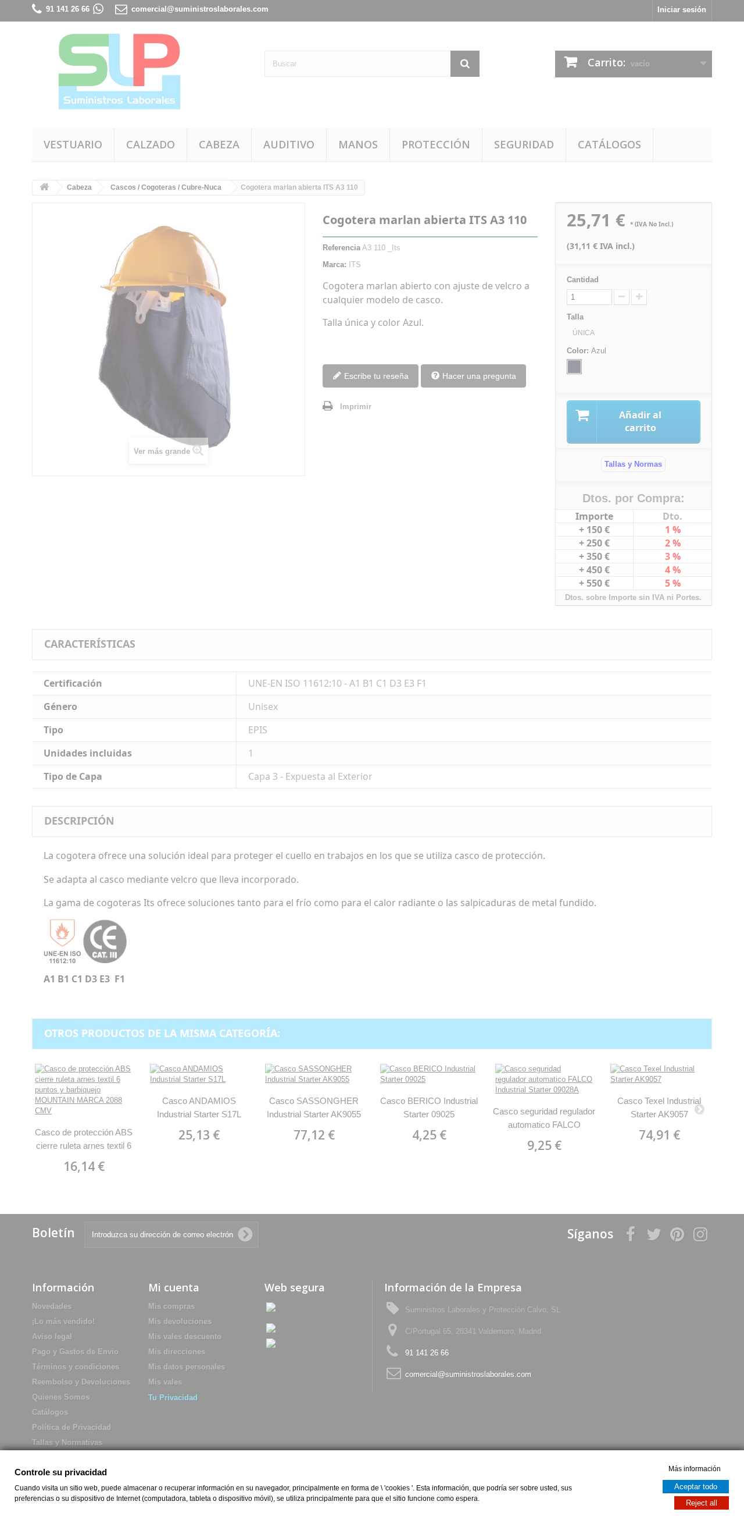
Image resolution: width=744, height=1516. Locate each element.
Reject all (701, 1502)
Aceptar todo (695, 1486)
